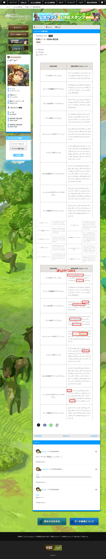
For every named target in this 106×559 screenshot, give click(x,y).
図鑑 (59, 27)
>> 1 (37, 474)
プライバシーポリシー (29, 536)
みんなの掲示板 (36, 2)
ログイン (18, 27)
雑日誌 (38, 42)
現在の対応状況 (92, 2)
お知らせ (23, 2)
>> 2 (37, 495)
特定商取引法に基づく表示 (42, 536)
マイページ (13, 2)
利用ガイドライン (55, 536)
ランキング (71, 2)
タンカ (44, 451)
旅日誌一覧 (66, 436)
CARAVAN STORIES (53, 547)
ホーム (8, 7)
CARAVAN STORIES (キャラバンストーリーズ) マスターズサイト (18, 16)
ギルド (61, 2)
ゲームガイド (18, 48)
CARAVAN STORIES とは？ (18, 41)
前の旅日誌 (38, 436)
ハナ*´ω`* (45, 469)
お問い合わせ (77, 536)
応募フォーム (85, 536)
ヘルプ (81, 2)
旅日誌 (50, 27)
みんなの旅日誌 (50, 2)
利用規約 (20, 536)
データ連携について (18, 34)
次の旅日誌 (94, 436)
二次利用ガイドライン (66, 536)
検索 (19, 155)
